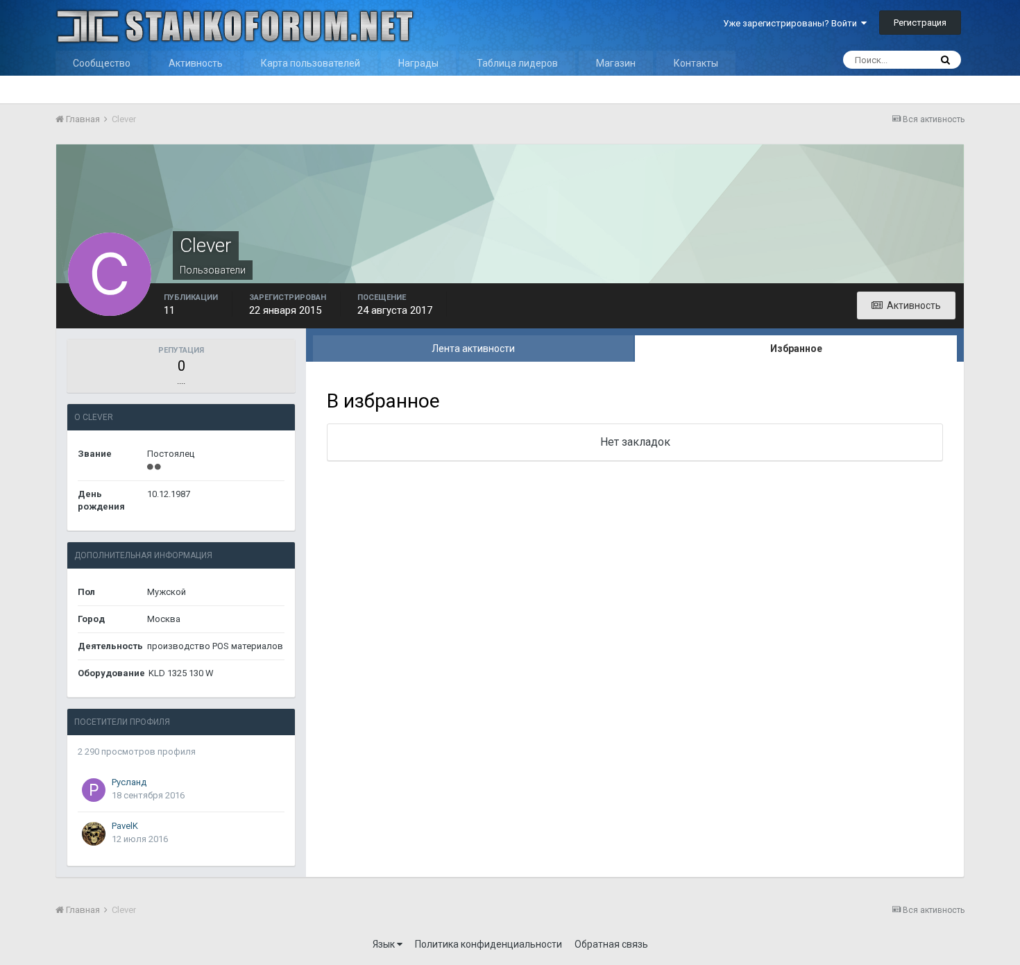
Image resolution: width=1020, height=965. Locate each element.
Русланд (129, 782)
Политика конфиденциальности (488, 944)
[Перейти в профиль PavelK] (93, 834)
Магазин (616, 63)
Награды (418, 63)
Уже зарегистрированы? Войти (792, 23)
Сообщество (101, 63)
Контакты (696, 63)
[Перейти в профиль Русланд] (93, 790)
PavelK (125, 826)
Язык (385, 944)
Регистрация (920, 22)
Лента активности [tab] (473, 348)
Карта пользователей (310, 63)
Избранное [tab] (796, 348)
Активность (196, 63)
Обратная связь (611, 944)
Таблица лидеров (517, 63)
